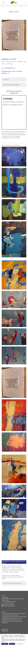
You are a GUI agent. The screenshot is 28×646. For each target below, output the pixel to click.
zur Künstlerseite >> (9, 68)
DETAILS (6, 79)
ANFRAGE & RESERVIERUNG (11, 84)
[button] (3, 2)
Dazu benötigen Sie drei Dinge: (12, 583)
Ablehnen (12, 643)
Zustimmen (5, 643)
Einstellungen (19, 643)
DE (26, 2)
